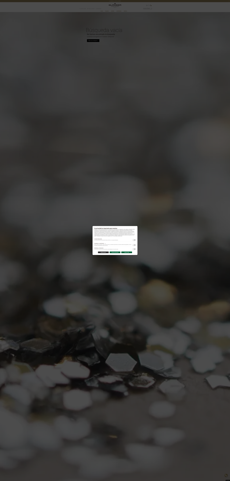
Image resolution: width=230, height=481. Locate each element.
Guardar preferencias (115, 252)
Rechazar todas (103, 252)
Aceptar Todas (126, 252)
